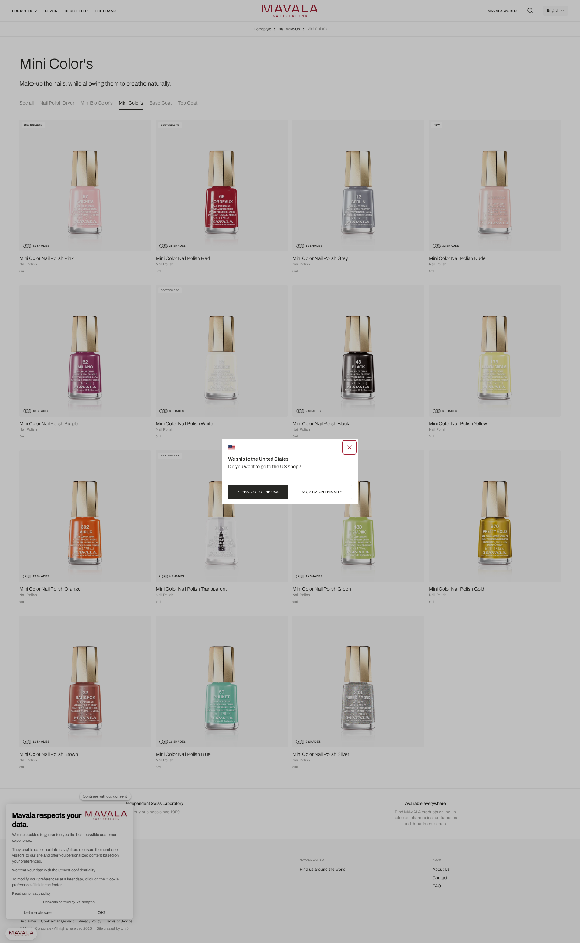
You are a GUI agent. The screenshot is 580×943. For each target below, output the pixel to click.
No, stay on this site (322, 492)
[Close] (349, 447)
